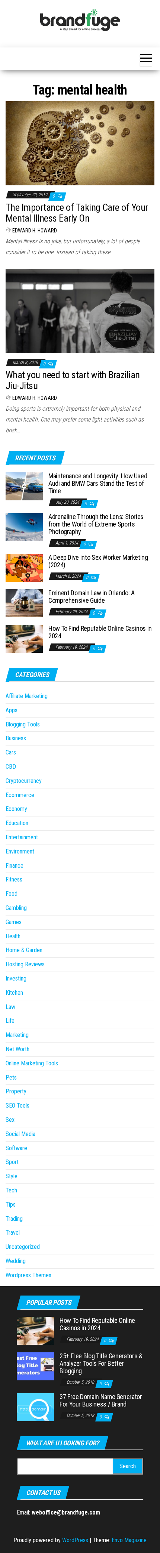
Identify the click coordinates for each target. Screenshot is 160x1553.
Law (10, 1006)
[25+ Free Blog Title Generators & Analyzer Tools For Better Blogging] (35, 1366)
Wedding (16, 1261)
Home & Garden (24, 950)
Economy (16, 808)
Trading (14, 1218)
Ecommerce (20, 795)
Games (14, 922)
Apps (11, 710)
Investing (16, 978)
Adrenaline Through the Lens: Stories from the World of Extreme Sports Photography (96, 524)
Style (11, 1176)
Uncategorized (23, 1246)
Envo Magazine (129, 1540)
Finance (14, 865)
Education (17, 823)
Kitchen (14, 992)
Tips (11, 1204)
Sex (10, 1119)
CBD (11, 766)
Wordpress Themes (28, 1275)
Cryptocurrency (24, 780)
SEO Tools (17, 1105)
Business (16, 738)
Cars (11, 752)
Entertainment (22, 837)
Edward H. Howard (34, 231)
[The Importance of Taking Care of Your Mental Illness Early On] (80, 142)
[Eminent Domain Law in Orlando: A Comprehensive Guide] (24, 602)
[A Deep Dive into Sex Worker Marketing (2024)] (24, 567)
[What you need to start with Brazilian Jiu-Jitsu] (80, 310)
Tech (11, 1190)
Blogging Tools (23, 724)
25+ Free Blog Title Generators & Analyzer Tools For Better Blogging (101, 1363)
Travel (13, 1232)
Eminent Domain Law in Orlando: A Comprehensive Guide (91, 596)
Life (10, 1020)
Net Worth (17, 1049)
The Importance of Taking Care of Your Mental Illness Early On (77, 213)
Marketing (17, 1034)
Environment (20, 851)
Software (16, 1148)
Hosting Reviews (25, 964)
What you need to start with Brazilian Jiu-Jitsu (73, 380)
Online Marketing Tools (32, 1063)
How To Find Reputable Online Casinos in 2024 (100, 632)
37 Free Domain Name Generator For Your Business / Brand (101, 1400)
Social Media (20, 1133)
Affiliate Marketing (27, 696)
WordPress (75, 1540)
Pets (11, 1077)
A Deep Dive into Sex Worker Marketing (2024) (98, 561)
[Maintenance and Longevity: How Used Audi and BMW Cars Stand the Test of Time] (24, 486)
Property (16, 1091)
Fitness (14, 879)
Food (11, 893)
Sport (12, 1161)
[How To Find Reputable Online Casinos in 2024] (24, 638)
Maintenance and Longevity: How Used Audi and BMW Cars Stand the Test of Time (97, 483)
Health (13, 936)
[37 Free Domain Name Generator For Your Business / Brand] (35, 1406)
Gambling (16, 907)
